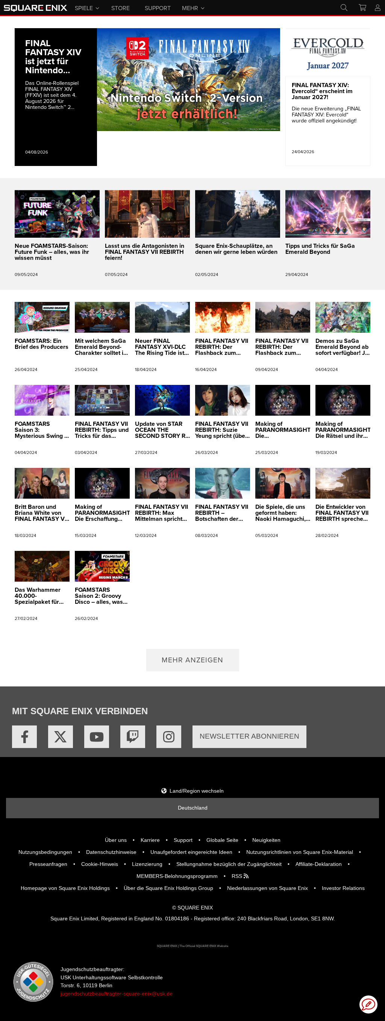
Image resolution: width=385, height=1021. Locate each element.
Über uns (116, 840)
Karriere (150, 840)
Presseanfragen (48, 864)
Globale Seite (222, 840)
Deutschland (193, 808)
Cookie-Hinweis (99, 864)
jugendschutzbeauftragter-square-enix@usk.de (117, 994)
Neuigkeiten (266, 840)
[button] (192, 660)
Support (183, 840)
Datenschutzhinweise (111, 852)
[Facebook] (24, 736)
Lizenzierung (147, 864)
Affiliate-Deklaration (319, 864)
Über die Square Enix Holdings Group (168, 888)
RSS (238, 876)
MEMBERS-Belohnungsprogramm (177, 876)
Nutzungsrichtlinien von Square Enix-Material (299, 852)
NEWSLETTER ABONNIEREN (249, 736)
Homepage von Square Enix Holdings (65, 888)
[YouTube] (96, 736)
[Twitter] (60, 736)
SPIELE (84, 7)
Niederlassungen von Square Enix (267, 888)
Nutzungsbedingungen (45, 852)
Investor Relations (343, 888)
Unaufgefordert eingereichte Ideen (191, 852)
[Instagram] (168, 736)
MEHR (190, 7)
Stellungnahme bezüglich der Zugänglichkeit (229, 864)
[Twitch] (132, 736)
